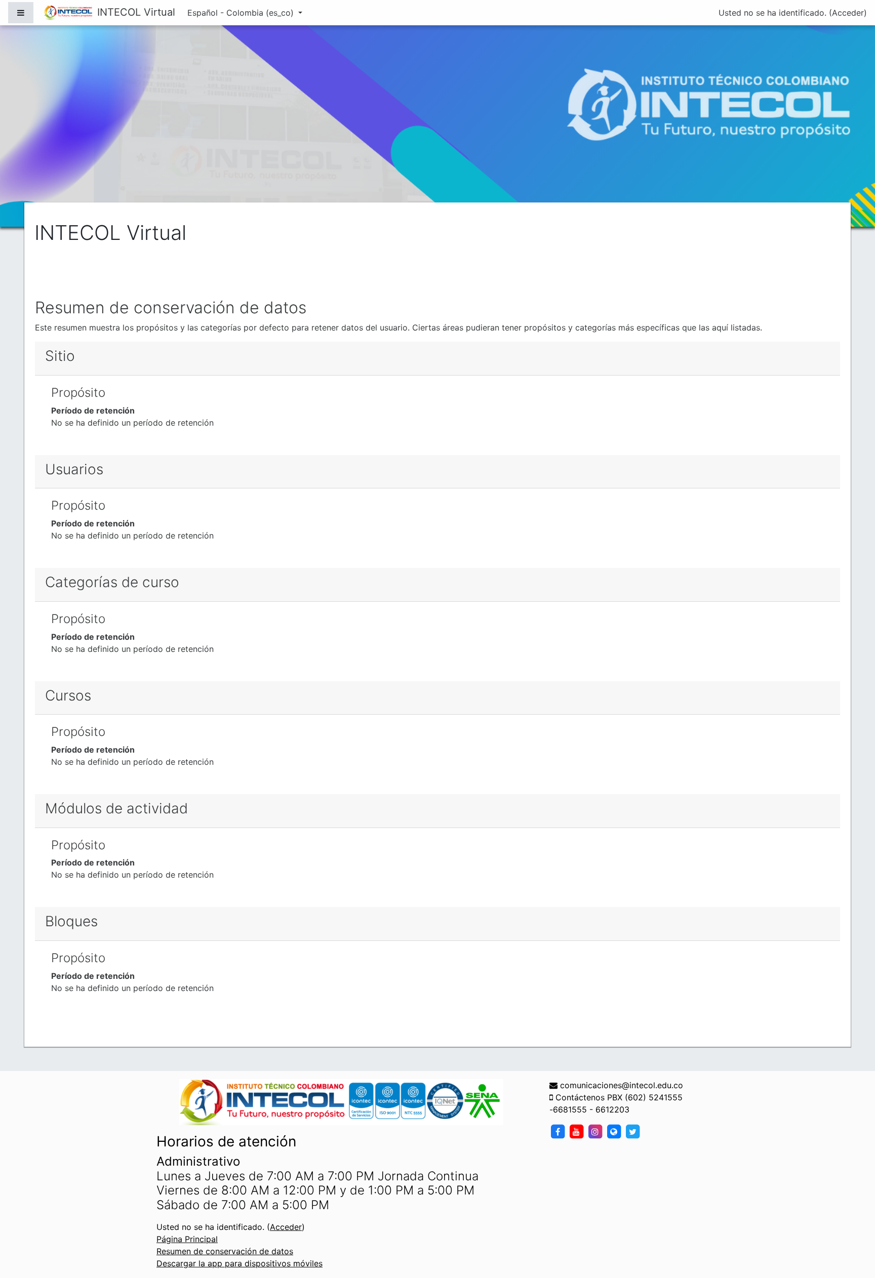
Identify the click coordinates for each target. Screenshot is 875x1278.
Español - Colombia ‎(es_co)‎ (241, 13)
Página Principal (187, 1239)
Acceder (848, 13)
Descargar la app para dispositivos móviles (239, 1263)
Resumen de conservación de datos (224, 1251)
